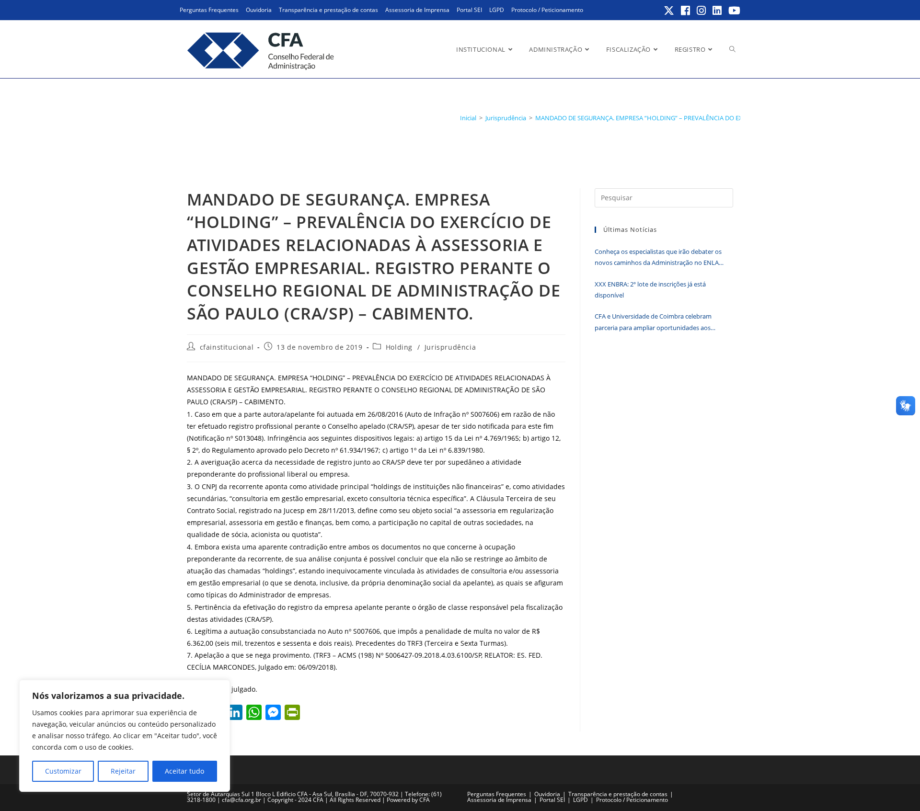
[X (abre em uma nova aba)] (669, 10)
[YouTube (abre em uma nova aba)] (732, 10)
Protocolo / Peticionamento (547, 10)
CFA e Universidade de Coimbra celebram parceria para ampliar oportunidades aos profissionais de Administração (653, 322)
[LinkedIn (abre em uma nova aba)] (717, 10)
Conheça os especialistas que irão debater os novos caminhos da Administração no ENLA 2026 (658, 258)
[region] (124, 736)
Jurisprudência (450, 347)
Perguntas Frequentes (209, 10)
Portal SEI (469, 10)
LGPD (496, 10)
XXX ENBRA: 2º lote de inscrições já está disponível (650, 289)
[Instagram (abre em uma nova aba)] (702, 10)
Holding (399, 347)
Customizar (63, 771)
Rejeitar (123, 771)
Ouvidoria (259, 10)
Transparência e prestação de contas (328, 10)
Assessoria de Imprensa (417, 10)
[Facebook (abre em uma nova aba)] (686, 10)
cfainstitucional (227, 347)
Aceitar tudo (184, 771)
